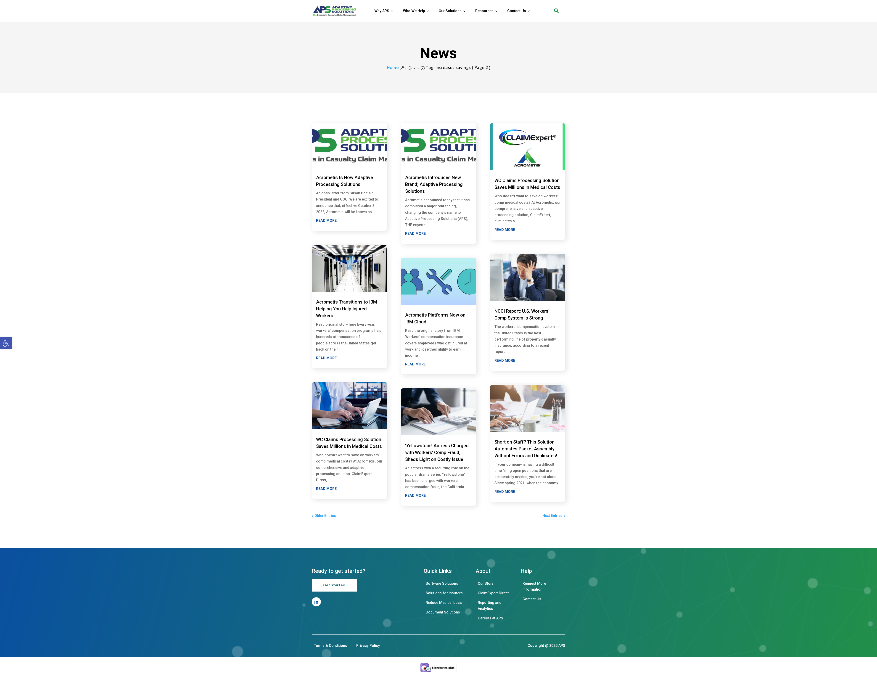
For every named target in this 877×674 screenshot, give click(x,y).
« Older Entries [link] (324, 515)
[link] (6, 343)
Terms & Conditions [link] (330, 645)
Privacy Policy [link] (368, 645)
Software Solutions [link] (442, 583)
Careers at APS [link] (490, 618)
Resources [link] (484, 11)
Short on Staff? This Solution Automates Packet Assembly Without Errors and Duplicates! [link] (525, 448)
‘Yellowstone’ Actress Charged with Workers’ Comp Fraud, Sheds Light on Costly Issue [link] (437, 452)
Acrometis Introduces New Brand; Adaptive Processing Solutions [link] (434, 184)
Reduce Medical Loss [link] (444, 602)
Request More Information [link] (534, 586)
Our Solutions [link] (450, 11)
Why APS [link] (381, 11)
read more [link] (326, 220)
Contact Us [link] (516, 11)
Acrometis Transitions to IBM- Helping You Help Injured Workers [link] (347, 308)
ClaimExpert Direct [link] (493, 593)
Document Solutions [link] (443, 612)
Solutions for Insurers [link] (444, 593)
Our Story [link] (486, 583)
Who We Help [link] (414, 11)
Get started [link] (334, 585)
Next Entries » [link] (553, 515)
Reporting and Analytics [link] (489, 605)
